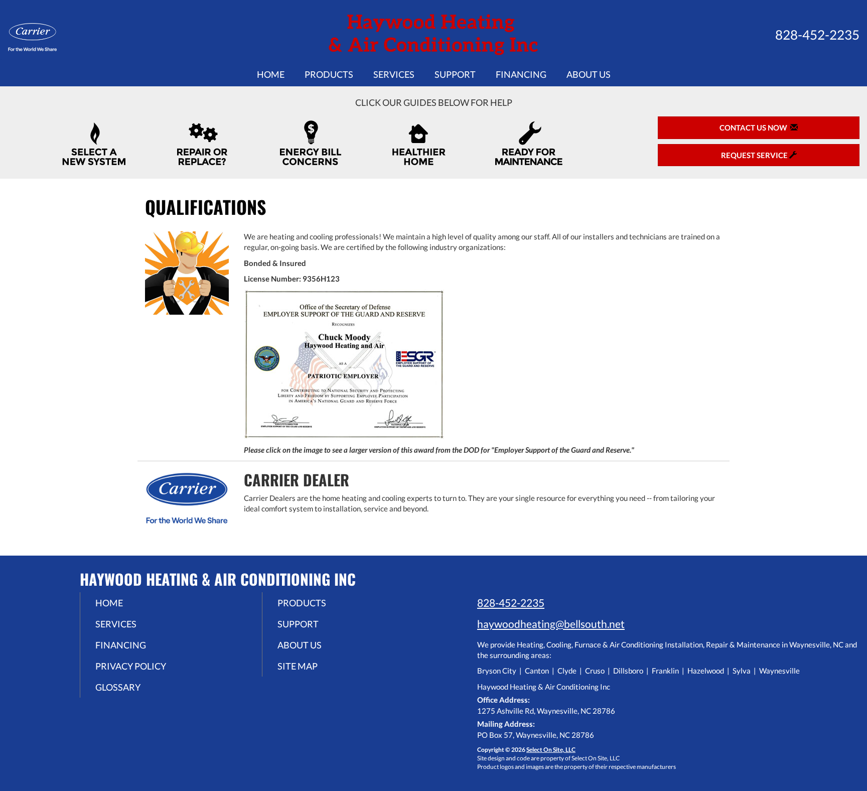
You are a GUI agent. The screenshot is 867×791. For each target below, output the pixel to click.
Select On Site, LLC (550, 749)
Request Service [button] (755, 155)
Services (393, 74)
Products (329, 74)
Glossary (117, 687)
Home (270, 74)
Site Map (297, 666)
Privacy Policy (130, 666)
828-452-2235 (510, 602)
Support (455, 74)
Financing (521, 74)
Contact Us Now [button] (754, 127)
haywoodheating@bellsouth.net (551, 623)
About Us (588, 74)
